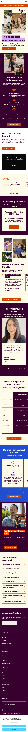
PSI (3, 687)
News (3, 646)
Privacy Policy (14, 719)
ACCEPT (14, 729)
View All (4, 681)
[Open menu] (26, 2)
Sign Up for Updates (9, 623)
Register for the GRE (10, 547)
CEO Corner (5, 648)
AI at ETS (4, 637)
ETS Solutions (5, 660)
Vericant (4, 695)
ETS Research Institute (7, 663)
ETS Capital (5, 651)
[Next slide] (24, 368)
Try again (14, 165)
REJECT (14, 725)
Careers (4, 640)
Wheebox (4, 698)
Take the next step (8, 148)
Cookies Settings (14, 722)
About (3, 635)
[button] (8, 368)
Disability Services (6, 643)
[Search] (25, 704)
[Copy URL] (14, 162)
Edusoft (4, 690)
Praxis (3, 678)
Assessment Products (7, 658)
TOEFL (3, 670)
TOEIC (3, 672)
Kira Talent (4, 693)
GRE (3, 675)
